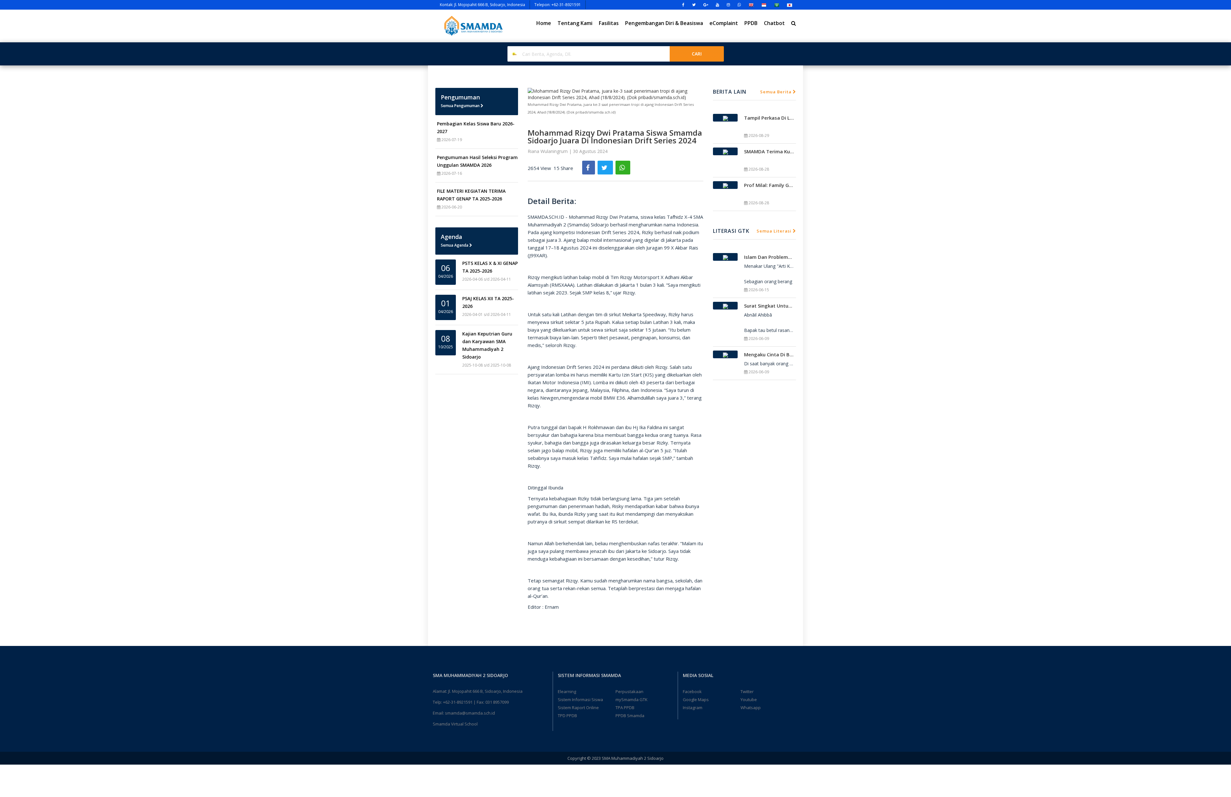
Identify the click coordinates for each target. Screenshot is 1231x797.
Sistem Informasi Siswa (580, 699)
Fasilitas (609, 23)
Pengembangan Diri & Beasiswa (664, 23)
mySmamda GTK (632, 699)
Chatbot (774, 23)
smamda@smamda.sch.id (470, 713)
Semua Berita (776, 92)
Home (543, 23)
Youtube (749, 699)
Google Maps (696, 699)
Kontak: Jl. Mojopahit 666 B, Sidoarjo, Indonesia (482, 4)
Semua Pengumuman (461, 105)
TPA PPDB (625, 707)
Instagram (692, 707)
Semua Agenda (455, 245)
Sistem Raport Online (578, 707)
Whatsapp (751, 707)
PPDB (751, 23)
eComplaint (723, 23)
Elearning (567, 691)
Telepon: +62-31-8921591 (557, 4)
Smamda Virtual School (455, 724)
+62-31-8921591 (458, 702)
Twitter (747, 691)
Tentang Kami (574, 23)
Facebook (692, 691)
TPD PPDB (567, 715)
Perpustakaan (629, 691)
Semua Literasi (775, 231)
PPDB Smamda (630, 715)
